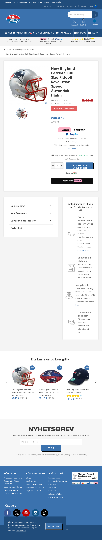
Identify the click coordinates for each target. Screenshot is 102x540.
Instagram (35, 513)
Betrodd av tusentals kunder (83, 42)
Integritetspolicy (56, 497)
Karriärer (52, 491)
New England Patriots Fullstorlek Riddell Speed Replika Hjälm (23, 392)
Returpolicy (54, 484)
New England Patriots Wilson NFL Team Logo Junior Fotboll (49, 392)
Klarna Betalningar (34, 484)
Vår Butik (60, 6)
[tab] (31, 206)
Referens (55, 104)
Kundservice (48, 6)
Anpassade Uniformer (13, 478)
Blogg (28, 478)
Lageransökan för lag (13, 487)
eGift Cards (31, 481)
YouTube (26, 513)
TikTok (44, 513)
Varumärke (56, 100)
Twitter (17, 513)
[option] (23, 382)
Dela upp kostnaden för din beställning (51, 43)
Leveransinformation (58, 481)
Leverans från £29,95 (19, 39)
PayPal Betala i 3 (33, 491)
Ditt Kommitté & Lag (13, 493)
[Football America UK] (13, 19)
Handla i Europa (87, 6)
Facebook (7, 513)
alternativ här (83, 250)
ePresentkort (72, 6)
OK (52, 448)
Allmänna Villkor (55, 494)
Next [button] (95, 382)
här (77, 305)
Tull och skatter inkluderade (19, 42)
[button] (74, 396)
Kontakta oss (54, 478)
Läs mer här (21, 530)
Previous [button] (6, 382)
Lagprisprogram (11, 490)
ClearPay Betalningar (35, 487)
